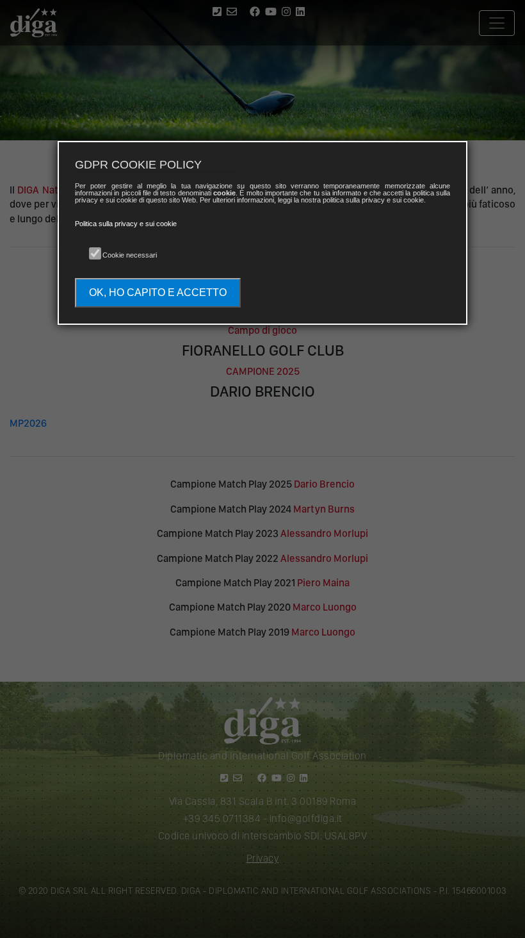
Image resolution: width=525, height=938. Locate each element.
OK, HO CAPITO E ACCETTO (158, 292)
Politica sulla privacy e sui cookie (126, 223)
